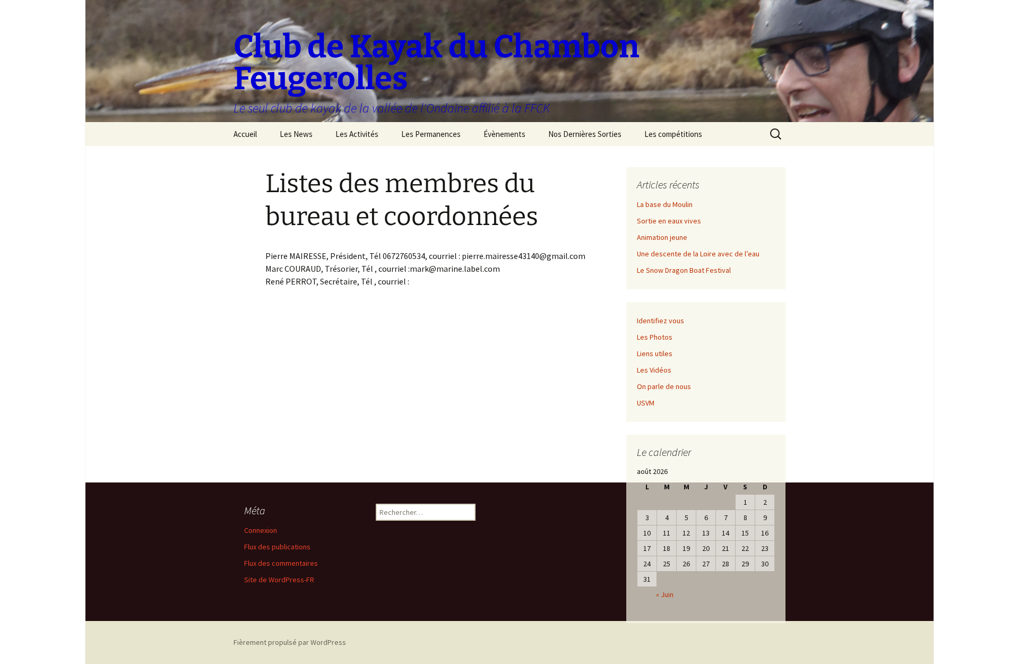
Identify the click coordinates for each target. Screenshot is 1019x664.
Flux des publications (277, 546)
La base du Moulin (665, 204)
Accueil (245, 134)
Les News (296, 134)
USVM (645, 403)
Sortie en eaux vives (669, 221)
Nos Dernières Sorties (584, 134)
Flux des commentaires (281, 563)
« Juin (664, 594)
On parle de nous (664, 386)
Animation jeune (662, 237)
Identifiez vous (660, 320)
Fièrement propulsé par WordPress (290, 642)
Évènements (504, 134)
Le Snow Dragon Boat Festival (684, 270)
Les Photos (654, 337)
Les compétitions (673, 134)
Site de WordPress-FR (279, 579)
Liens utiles (654, 353)
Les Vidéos (654, 370)
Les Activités (356, 134)
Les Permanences (431, 134)
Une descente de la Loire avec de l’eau (698, 253)
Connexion (260, 530)
